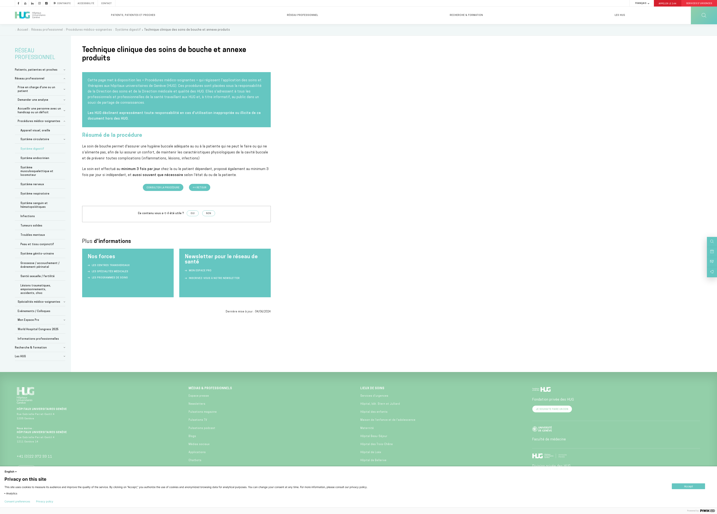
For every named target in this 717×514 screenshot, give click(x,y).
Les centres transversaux (111, 265)
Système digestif (128, 29)
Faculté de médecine (549, 439)
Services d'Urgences (699, 4)
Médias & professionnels (210, 388)
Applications (197, 452)
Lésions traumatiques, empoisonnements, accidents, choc (36, 289)
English (9, 471)
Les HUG (620, 15)
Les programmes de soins (110, 278)
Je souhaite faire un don (552, 409)
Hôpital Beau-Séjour (373, 436)
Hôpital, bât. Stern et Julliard (380, 404)
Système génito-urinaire (37, 253)
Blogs (192, 436)
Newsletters (197, 404)
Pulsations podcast (202, 428)
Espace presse (199, 396)
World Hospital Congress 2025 (38, 329)
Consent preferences (17, 501)
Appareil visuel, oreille (35, 130)
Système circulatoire (35, 139)
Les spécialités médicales (110, 271)
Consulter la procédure (163, 188)
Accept (688, 486)
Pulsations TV (198, 420)
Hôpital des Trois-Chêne (376, 444)
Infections (28, 216)
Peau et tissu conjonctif (37, 244)
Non (208, 213)
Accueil (22, 29)
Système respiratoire (35, 193)
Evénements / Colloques (34, 311)
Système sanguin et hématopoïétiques (34, 205)
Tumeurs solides (31, 225)
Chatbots (195, 460)
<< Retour (200, 188)
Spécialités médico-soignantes (39, 302)
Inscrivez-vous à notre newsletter (214, 278)
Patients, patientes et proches (133, 15)
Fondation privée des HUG (553, 400)
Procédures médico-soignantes (89, 29)
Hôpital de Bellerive (373, 460)
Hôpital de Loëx (370, 452)
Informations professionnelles (38, 339)
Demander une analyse (33, 100)
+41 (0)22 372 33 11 (34, 457)
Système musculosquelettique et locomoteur (37, 171)
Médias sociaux (199, 444)
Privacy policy (44, 501)
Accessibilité (86, 4)
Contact (106, 4)
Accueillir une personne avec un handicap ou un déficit (39, 110)
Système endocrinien (35, 158)
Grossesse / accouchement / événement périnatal (40, 265)
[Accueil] (30, 15)
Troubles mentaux (33, 235)
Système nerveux (32, 184)
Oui (193, 213)
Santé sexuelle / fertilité (38, 276)
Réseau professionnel (302, 15)
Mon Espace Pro (28, 320)
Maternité (367, 428)
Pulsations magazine (203, 412)
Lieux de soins (372, 388)
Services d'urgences (374, 396)
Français (640, 3)
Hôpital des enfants (374, 412)
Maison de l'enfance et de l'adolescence (387, 420)
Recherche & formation (466, 15)
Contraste (64, 4)
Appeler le (667, 3)
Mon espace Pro (200, 270)
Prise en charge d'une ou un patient (36, 89)
